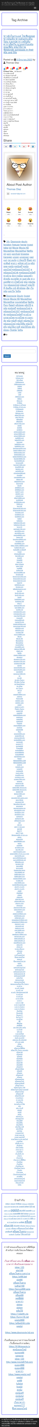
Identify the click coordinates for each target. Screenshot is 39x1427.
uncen (16, 256)
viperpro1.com (19, 924)
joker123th (19, 566)
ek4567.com (19, 494)
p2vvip (19, 665)
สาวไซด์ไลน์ (17, 281)
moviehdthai (21, 301)
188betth (19, 390)
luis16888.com (19, 608)
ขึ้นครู (29, 260)
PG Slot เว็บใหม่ (19, 682)
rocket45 (19, 769)
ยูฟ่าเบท (19, 1032)
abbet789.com (19, 415)
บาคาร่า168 (19, 1003)
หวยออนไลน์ (19, 1133)
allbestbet (19, 419)
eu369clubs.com (19, 502)
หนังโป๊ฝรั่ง (19, 1125)
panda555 (19, 672)
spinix (19, 843)
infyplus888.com (19, 554)
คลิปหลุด (19, 305)
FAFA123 (20, 504)
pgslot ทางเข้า (19, 707)
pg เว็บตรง (19, 688)
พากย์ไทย (19, 317)
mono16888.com (19, 634)
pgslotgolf (19, 721)
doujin (24, 241)
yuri (5, 260)
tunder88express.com (19, 885)
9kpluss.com (19, 413)
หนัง (26, 281)
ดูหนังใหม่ (19, 978)
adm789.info (19, 417)
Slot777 (19, 831)
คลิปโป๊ (27, 305)
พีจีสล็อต (19, 1023)
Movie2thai (20, 250)
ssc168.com (20, 850)
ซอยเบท (19, 959)
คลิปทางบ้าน (24, 263)
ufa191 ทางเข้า (19, 887)
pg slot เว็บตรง (19, 680)
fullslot (19, 519)
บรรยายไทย (9, 317)
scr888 (19, 796)
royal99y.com (19, 775)
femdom (7, 244)
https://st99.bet (19, 1276)
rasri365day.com (19, 756)
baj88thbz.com (19, 444)
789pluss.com (19, 397)
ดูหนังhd (20, 1395)
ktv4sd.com (19, 587)
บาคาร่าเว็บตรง (20, 1007)
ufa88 (19, 891)
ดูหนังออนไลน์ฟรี (27, 272)
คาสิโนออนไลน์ (20, 955)
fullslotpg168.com (19, 523)
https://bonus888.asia (19, 1288)
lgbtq (5, 247)
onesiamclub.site (19, 663)
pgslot (20, 705)
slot (19, 823)
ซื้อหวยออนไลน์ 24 (19, 961)
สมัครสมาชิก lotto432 (20, 1040)
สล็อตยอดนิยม (19, 1079)
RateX (12, 305)
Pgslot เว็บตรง (19, 709)
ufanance (19, 905)
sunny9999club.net (19, 860)
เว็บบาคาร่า (19, 1402)
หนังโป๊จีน (20, 323)
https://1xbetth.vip (19, 1313)
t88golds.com (19, 862)
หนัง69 (19, 1110)
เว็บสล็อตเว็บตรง (19, 1168)
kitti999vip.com (19, 585)
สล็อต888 (19, 1065)
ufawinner (19, 912)
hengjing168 (19, 541)
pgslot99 (19, 713)
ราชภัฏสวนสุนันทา (19, 1036)
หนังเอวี (23, 284)
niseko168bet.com (20, 655)
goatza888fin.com (19, 535)
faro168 (19, 506)
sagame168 (19, 783)
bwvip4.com (19, 469)
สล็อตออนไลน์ (19, 1081)
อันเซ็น (9, 287)
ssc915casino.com (19, 852)
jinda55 (19, 558)
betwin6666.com (19, 454)
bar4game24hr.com (19, 448)
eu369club (19, 500)
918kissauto (20, 409)
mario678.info (19, 622)
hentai (23, 244)
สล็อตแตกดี (19, 1094)
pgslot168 (19, 711)
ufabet (19, 895)
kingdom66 (19, 574)
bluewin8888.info (19, 459)
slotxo (19, 837)
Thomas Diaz (14, 189)
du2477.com (19, 492)
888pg (19, 399)
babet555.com (19, 440)
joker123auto (19, 564)
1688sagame (19, 382)
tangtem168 (20, 864)
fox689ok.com (19, 514)
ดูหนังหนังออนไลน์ (19, 967)
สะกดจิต (15, 278)
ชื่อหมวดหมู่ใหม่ (20, 957)
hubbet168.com (19, 548)
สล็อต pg (19, 1046)
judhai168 (19, 1285)
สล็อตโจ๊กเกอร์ (19, 1096)
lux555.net (19, 610)
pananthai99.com (19, 667)
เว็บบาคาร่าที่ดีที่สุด (19, 1160)
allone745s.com (19, 423)
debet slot (19, 479)
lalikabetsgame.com (19, 589)
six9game (19, 816)
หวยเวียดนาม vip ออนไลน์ (19, 1139)
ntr (4, 253)
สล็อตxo (19, 1077)
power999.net (19, 736)
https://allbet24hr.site (19, 1323)
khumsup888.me (19, 572)
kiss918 (19, 583)
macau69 (19, 618)
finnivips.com (19, 512)
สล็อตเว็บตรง (19, 1085)
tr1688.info (19, 881)
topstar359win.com (19, 878)
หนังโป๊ (31, 284)
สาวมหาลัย (25, 278)
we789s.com (19, 932)
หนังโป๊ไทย (26, 326)
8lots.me (19, 401)
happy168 (19, 537)
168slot (19, 386)
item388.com (19, 556)
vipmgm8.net (19, 926)
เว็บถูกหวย (19, 1158)
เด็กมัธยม (21, 287)
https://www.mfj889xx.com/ (19, 545)
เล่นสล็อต (19, 1151)
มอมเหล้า (28, 275)
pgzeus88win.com (19, 725)
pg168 (8, 1210)
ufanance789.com (19, 907)
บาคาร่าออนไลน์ (19, 1005)
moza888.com (19, 647)
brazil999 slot (19, 467)
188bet (19, 388)
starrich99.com (19, 856)
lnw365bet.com (20, 599)
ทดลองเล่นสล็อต (19, 982)
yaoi (31, 256)
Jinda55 (21, 1206)
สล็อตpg (19, 1073)
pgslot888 (19, 1319)
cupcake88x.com (19, 477)
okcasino (19, 657)
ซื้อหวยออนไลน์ (19, 1408)
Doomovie (16, 241)
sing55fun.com (19, 812)
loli (10, 247)
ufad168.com (19, 899)
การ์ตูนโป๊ (21, 260)
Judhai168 (19, 570)
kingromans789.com (19, 576)
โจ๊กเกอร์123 (19, 1182)
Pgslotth (19, 723)
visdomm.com (19, 928)
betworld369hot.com (19, 457)
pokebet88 (19, 730)
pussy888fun (19, 750)
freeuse (16, 244)
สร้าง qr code (19, 1042)
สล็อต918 (19, 1067)
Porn (5, 305)
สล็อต (19, 1044)
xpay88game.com (19, 943)
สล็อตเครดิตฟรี (19, 1083)
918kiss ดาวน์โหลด (19, 405)
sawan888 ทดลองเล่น (19, 787)
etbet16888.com (19, 498)
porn (9, 253)
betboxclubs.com (19, 452)
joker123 (19, 562)
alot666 (19, 428)
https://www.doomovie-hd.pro (19, 1332)
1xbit (19, 394)
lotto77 (19, 603)
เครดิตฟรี (11, 1234)
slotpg (20, 1307)
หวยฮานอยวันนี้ (20, 1137)
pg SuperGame (19, 684)
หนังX (20, 320)
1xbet (19, 392)
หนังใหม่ (19, 1131)
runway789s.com (19, 779)
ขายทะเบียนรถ (19, 949)
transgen (7, 256)
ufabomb (19, 897)
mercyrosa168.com (19, 626)
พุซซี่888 (19, 1025)
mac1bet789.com (19, 616)
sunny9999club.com (19, 858)
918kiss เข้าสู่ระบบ (19, 407)
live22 (19, 597)
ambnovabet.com (19, 432)
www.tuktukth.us (19, 938)
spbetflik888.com (19, 841)
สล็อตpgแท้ (19, 1075)
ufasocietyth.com (19, 909)
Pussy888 (19, 748)
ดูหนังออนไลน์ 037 (21, 269)
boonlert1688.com (19, 465)
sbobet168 (19, 792)
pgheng (19, 696)
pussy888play (19, 752)
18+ (8, 241)
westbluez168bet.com (19, 934)
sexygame (19, 806)
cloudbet (19, 475)
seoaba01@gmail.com (18, 194)
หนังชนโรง (28, 320)
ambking (19, 430)
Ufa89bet (20, 893)
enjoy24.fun (19, 496)
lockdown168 (19, 601)
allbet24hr (19, 421)
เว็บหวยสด (19, 1172)
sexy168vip (19, 800)
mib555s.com (19, 628)
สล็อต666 (19, 1058)
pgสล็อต (19, 727)
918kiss (19, 403)
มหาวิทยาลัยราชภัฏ (19, 1027)
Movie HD (24, 247)
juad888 (19, 568)
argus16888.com (19, 434)
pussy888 (16, 1213)
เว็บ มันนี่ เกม (19, 1154)
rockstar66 (19, 771)
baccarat (19, 442)
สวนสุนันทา (19, 1098)
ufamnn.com (19, 903)
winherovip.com (19, 936)
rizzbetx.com (19, 767)
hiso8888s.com (20, 543)
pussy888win (19, 754)
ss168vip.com (19, 847)
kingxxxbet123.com (19, 579)
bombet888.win (19, 461)
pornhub (16, 253)
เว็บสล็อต (19, 1162)
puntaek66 (19, 746)
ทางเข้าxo (19, 996)
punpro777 (19, 744)
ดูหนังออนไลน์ (23, 308)
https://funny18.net (19, 1316)
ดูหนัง (11, 266)
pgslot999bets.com (19, 715)
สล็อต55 (19, 1056)
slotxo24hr (19, 839)
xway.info (20, 945)
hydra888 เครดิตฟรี (19, 550)
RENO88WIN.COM (19, 761)
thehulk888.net (19, 872)
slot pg (19, 825)
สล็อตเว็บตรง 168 (19, 1087)
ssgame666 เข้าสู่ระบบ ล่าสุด (19, 854)
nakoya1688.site (19, 649)
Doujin (20, 295)
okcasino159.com (19, 659)
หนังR (14, 320)
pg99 (5, 1211)
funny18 (19, 527)
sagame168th (19, 785)
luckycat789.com (19, 605)
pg (19, 676)
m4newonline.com (19, 612)
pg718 (19, 690)
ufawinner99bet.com (19, 914)
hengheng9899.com (19, 539)
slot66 (20, 1279)
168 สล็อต (19, 380)
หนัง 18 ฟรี (19, 1108)
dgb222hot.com (19, 481)
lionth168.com (19, 593)
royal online (19, 773)
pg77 (19, 692)
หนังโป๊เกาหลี (13, 326)
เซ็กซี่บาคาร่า (19, 1143)
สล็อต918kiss (19, 1069)
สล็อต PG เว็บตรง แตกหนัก (19, 1050)
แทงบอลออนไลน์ (19, 1178)
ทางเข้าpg (19, 994)
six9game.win (19, 818)
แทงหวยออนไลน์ (19, 1180)
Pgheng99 (19, 699)
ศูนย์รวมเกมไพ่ (19, 1038)
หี (4, 287)
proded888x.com (19, 740)
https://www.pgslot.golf (19, 1374)
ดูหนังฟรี (18, 266)
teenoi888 (19, 866)
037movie (19, 376)
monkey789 (19, 632)
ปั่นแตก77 (19, 1015)
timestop (25, 253)
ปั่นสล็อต (19, 1011)
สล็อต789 (19, 1063)
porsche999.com (19, 734)
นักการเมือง (17, 275)
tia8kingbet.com (19, 874)
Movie (15, 247)
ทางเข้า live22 (19, 988)
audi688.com (19, 438)
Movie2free (9, 250)
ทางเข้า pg (19, 990)
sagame (19, 781)
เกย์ (14, 287)
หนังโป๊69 (19, 1120)
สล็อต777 (19, 1060)
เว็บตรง (19, 1156)
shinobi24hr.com (19, 810)
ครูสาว (14, 263)
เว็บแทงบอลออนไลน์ (19, 1174)
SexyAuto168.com (19, 804)
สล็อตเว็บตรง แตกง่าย (19, 1273)
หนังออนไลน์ (13, 284)
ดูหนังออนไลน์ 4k (17, 271)
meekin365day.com (19, 624)
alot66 (19, 426)
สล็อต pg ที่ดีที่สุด (19, 1048)
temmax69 (19, 868)
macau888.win (19, 620)
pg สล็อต (19, 686)
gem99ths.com (19, 531)
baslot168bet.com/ (19, 450)
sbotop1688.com (19, 794)
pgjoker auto (19, 701)
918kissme (19, 411)
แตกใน (11, 291)
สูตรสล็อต (19, 1102)
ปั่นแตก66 (19, 1013)
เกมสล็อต (19, 1141)
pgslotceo (19, 717)
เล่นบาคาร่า (19, 1149)
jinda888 (19, 560)
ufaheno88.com (19, 901)
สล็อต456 (19, 1054)
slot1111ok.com (19, 827)
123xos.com (19, 378)
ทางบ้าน (7, 275)
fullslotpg (19, 521)
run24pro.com (19, 777)
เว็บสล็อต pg (19, 1166)
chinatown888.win (19, 473)
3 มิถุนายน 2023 (24, 59)
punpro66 (19, 742)
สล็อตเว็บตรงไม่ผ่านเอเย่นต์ (19, 1089)
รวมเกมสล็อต (19, 1034)
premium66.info (19, 738)
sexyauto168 (19, 802)
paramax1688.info (19, 674)
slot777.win (19, 833)
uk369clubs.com (19, 916)
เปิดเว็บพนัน (19, 1147)
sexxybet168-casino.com (19, 798)
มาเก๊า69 (19, 1029)
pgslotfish (19, 719)
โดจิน (18, 291)
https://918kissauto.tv (19, 1346)
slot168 (19, 829)
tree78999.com (20, 883)
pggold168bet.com (19, 694)
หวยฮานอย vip (19, 1135)
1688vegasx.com (19, 384)
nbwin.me (19, 651)
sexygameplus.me (19, 808)
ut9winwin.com (19, 918)
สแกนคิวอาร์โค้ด (19, 1104)
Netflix (30, 250)
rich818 (19, 765)
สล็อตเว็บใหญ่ (19, 1091)
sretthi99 (19, 845)
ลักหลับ (6, 278)
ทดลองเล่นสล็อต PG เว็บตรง (19, 984)
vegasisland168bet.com (19, 920)
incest (30, 244)
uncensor (24, 256)
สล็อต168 (19, 1052)
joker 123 (19, 1267)
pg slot (19, 678)
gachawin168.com (19, 529)
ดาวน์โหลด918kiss (11, 1216)
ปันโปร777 (19, 1017)
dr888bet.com (19, 488)
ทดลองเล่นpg (19, 980)
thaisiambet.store (19, 870)
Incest (27, 295)
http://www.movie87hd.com (19, 1361)
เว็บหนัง (13, 329)
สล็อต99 (19, 1071)
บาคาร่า (19, 1000)
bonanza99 (19, 463)
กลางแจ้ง (12, 260)
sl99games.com (19, 821)
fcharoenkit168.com (19, 508)
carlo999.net (19, 471)
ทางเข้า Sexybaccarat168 (19, 992)
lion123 (19, 591)
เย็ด (28, 287)
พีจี (19, 1021)
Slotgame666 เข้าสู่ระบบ (20, 835)
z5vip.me (19, 947)
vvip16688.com (20, 930)
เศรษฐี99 (19, 1176)
